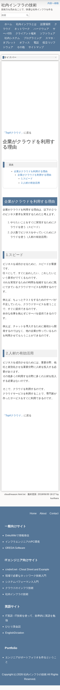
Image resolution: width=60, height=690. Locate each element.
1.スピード (27, 178)
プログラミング (33, 38)
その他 (21, 47)
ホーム (8, 24)
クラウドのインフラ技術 (19, 588)
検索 (27, 15)
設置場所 (45, 24)
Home (33, 513)
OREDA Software (15, 548)
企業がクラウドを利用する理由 (31, 171)
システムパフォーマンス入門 (22, 581)
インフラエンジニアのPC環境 (22, 541)
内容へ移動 (53, 3)
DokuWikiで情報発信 (17, 535)
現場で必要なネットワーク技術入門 (25, 575)
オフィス (25, 42)
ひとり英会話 (13, 626)
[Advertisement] (30, 92)
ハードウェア (41, 28)
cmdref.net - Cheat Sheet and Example (27, 569)
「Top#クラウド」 (13, 132)
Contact (54, 513)
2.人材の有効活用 (30, 182)
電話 (36, 42)
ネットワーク (22, 28)
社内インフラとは (26, 24)
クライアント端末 (26, 33)
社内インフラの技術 (16, 594)
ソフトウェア (47, 33)
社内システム (12, 38)
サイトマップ (36, 47)
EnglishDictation (14, 632)
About (43, 513)
